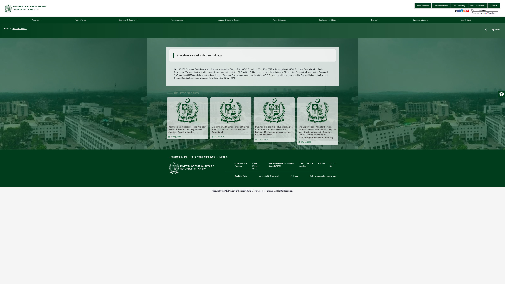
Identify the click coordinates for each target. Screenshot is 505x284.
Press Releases (422, 6)
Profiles (374, 20)
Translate (491, 13)
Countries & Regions (127, 20)
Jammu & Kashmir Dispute (229, 20)
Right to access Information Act (323, 176)
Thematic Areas (177, 20)
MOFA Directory (459, 6)
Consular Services (441, 6)
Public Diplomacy (279, 20)
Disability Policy (241, 176)
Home (6, 29)
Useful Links (466, 20)
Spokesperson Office (327, 20)
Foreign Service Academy (306, 164)
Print (498, 30)
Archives (294, 176)
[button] (456, 12)
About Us (36, 20)
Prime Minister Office (255, 166)
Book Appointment (477, 6)
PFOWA (321, 163)
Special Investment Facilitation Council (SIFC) (281, 164)
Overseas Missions (420, 20)
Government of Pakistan (240, 164)
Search (494, 6)
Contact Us (333, 164)
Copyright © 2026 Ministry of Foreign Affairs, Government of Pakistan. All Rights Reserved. (252, 191)
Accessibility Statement (269, 176)
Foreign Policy (80, 20)
